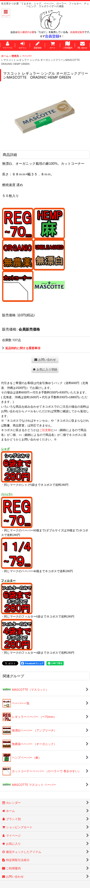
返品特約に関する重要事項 (22, 348)
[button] (5, 13)
